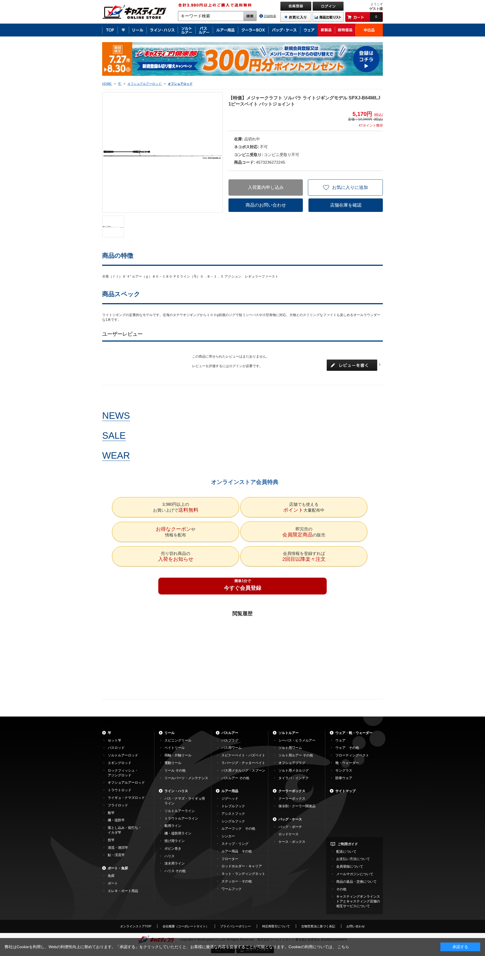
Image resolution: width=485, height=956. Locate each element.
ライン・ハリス (176, 791)
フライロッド (118, 805)
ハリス (169, 856)
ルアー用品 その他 (236, 851)
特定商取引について (276, 926)
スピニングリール (177, 740)
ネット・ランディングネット (243, 874)
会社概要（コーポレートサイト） (186, 926)
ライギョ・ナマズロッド (126, 798)
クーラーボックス (291, 791)
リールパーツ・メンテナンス (186, 778)
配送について (346, 852)
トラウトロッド (119, 790)
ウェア (340, 740)
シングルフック (233, 821)
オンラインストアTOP (135, 926)
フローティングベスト (352, 755)
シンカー (228, 836)
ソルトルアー (288, 733)
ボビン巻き (172, 848)
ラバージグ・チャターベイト (243, 763)
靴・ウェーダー (347, 763)
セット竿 (114, 740)
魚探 (111, 876)
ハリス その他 (175, 871)
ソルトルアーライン (179, 811)
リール (169, 733)
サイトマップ (345, 791)
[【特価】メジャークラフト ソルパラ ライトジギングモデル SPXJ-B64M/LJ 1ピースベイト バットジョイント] (113, 226)
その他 (341, 889)
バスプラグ (229, 740)
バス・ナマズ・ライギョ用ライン (184, 801)
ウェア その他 (347, 748)
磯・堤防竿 (116, 820)
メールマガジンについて (354, 874)
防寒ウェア (343, 778)
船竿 (111, 813)
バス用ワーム (231, 748)
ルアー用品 (229, 791)
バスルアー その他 (235, 778)
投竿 (111, 840)
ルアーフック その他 (238, 829)
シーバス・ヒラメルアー (296, 740)
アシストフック (233, 814)
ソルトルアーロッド (123, 755)
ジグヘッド (229, 799)
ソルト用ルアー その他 (295, 755)
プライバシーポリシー (235, 926)
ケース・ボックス (291, 842)
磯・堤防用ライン (177, 833)
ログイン (235, 366)
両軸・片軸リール (177, 755)
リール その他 (175, 770)
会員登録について (349, 866)
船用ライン (172, 826)
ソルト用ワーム (290, 748)
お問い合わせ (355, 926)
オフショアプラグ (291, 763)
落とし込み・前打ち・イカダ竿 (124, 830)
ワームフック (231, 889)
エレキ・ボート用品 (123, 891)
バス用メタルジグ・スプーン (243, 770)
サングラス (343, 770)
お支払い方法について (353, 859)
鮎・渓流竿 (116, 855)
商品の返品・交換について (356, 882)
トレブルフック (233, 806)
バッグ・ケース (290, 819)
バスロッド (116, 748)
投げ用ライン (174, 841)
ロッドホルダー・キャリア (241, 866)
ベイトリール (174, 748)
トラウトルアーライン (181, 818)
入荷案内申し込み (266, 187)
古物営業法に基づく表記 (318, 926)
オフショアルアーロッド (126, 783)
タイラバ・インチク (293, 778)
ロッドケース (288, 834)
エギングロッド (119, 763)
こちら (343, 946)
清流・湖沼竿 (118, 848)
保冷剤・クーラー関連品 (296, 806)
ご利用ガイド (348, 844)
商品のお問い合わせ (266, 205)
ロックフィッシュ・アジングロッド (123, 773)
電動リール (172, 763)
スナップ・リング (234, 844)
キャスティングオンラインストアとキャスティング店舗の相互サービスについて (358, 901)
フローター (229, 859)
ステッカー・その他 (236, 881)
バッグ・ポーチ (290, 827)
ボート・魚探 (118, 868)
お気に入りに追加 (350, 187)
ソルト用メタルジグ (293, 770)
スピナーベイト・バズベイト (243, 755)
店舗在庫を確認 (346, 205)
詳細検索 (270, 16)
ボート (113, 883)
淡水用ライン (174, 863)
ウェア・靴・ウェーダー (353, 733)
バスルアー (229, 733)
